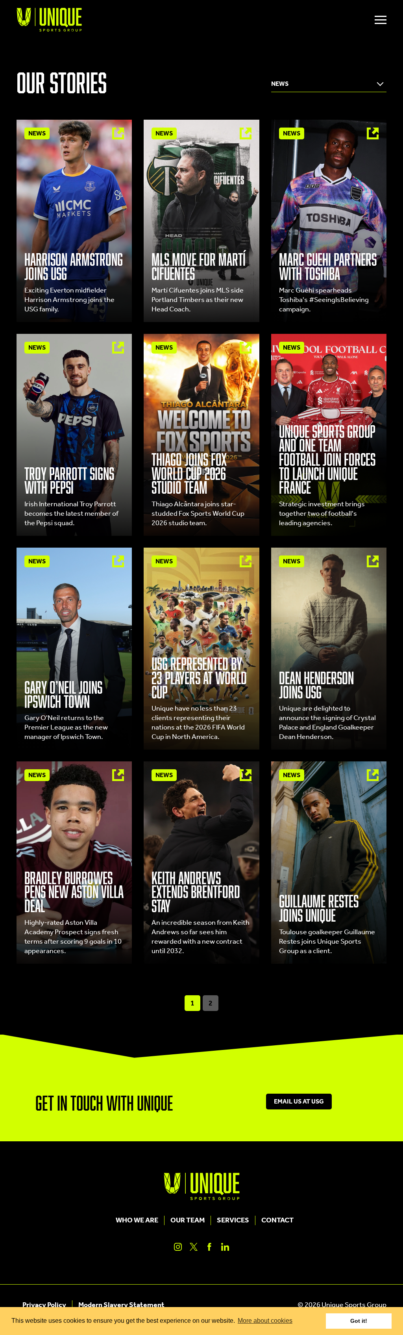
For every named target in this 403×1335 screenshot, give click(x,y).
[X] (194, 1247)
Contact (277, 1220)
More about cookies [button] (265, 1320)
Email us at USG (299, 1102)
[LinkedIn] (225, 1247)
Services (233, 1220)
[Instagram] (178, 1247)
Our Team (187, 1220)
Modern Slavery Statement (121, 1305)
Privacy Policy (44, 1305)
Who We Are (137, 1220)
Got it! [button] (358, 1321)
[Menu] (380, 19)
